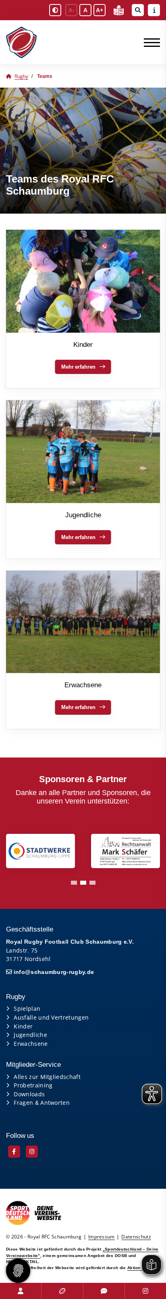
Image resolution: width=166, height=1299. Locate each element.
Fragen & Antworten (42, 1102)
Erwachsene (31, 1043)
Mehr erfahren (78, 366)
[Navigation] (149, 42)
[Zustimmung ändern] (18, 1271)
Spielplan (27, 1008)
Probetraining (33, 1085)
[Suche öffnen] (138, 10)
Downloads (29, 1094)
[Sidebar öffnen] (154, 10)
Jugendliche (30, 1035)
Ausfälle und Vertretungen (51, 1017)
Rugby (21, 76)
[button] (74, 883)
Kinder (23, 1026)
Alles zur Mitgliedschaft (47, 1077)
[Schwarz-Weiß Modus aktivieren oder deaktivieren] (55, 10)
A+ (99, 10)
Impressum (101, 1237)
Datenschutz (136, 1237)
